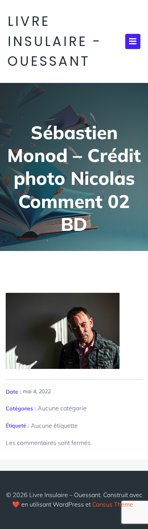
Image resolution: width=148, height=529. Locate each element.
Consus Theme (112, 504)
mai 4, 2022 (37, 391)
